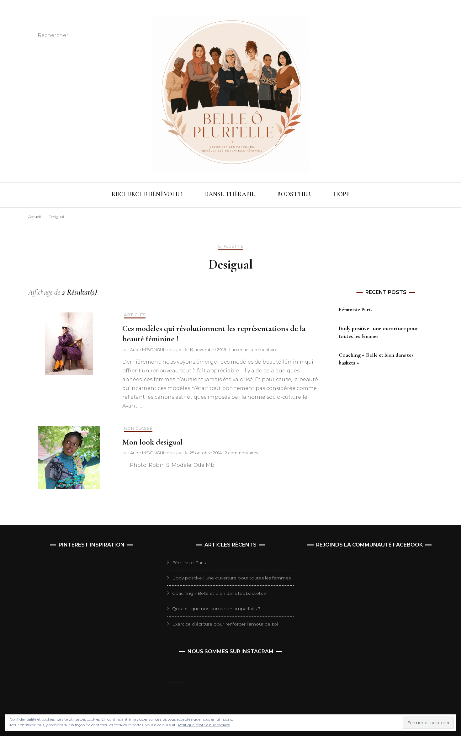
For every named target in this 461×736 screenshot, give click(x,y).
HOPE (341, 194)
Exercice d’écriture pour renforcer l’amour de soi (225, 624)
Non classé (138, 428)
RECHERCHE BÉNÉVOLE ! (147, 194)
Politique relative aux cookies (204, 725)
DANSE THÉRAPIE (229, 194)
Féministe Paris (355, 309)
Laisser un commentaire (253, 349)
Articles (135, 314)
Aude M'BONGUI (147, 349)
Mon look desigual (152, 442)
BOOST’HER (294, 194)
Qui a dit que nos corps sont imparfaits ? (216, 608)
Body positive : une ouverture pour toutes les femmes (231, 578)
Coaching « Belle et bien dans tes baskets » (219, 593)
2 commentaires (241, 452)
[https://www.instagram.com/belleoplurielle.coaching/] (176, 673)
